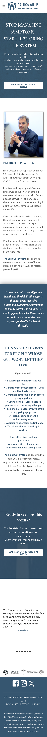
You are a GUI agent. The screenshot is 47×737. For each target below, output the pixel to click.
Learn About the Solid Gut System (23, 85)
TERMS (26, 704)
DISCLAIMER (12, 704)
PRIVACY (36, 704)
